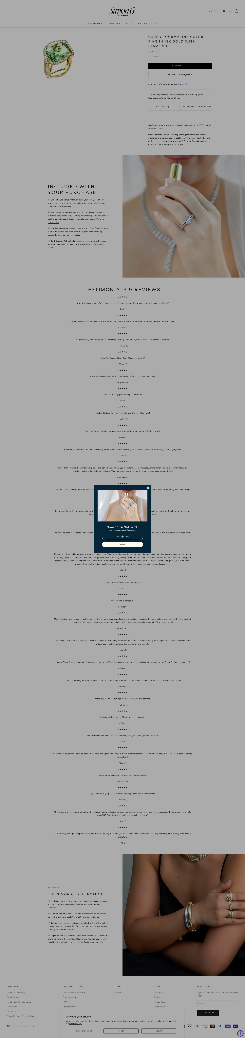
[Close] (148, 488)
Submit (122, 544)
